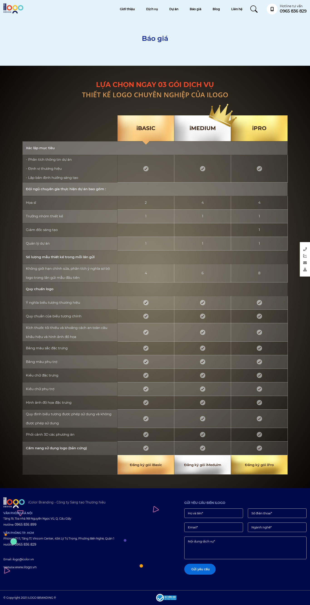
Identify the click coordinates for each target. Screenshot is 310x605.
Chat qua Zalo (287, 257)
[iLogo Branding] (14, 502)
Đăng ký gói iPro (259, 465)
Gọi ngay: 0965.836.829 (286, 250)
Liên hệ (236, 9)
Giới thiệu (127, 9)
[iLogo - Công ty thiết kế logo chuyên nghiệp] (13, 12)
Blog (216, 9)
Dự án (173, 9)
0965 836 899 (26, 524)
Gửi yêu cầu (287, 264)
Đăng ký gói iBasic (146, 465)
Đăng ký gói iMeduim (202, 465)
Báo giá (195, 9)
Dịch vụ (152, 9)
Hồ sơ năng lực (287, 270)
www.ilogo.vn (26, 567)
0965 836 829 (25, 544)
